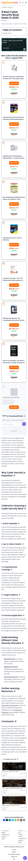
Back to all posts (7, 7)
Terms (14, 849)
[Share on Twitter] (7, 820)
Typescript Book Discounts (9, 705)
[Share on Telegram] (12, 820)
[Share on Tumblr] (21, 820)
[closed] (26, 2)
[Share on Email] (24, 820)
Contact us (14, 856)
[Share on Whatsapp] (15, 820)
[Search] (23, 2)
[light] (20, 2)
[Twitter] (14, 859)
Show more (7, 33)
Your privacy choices (14, 854)
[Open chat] (25, 858)
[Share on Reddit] (18, 820)
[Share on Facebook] (4, 820)
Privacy (14, 852)
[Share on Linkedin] (10, 820)
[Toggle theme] (24, 416)
